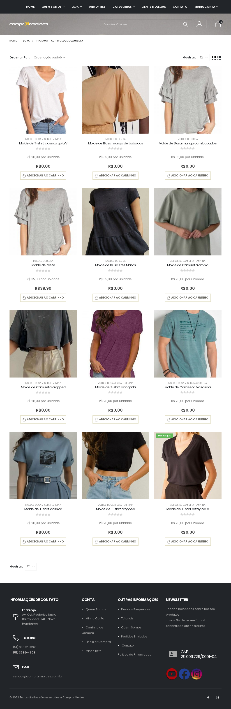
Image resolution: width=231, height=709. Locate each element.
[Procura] (185, 24)
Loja (75, 7)
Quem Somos (52, 7)
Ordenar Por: (19, 57)
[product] (43, 100)
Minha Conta (204, 7)
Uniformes (97, 7)
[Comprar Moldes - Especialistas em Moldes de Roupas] (28, 24)
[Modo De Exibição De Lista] (219, 57)
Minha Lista (94, 651)
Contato (180, 7)
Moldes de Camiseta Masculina (187, 383)
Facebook (208, 697)
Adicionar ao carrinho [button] (45, 175)
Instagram (217, 697)
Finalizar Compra (98, 642)
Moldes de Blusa (115, 139)
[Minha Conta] (199, 24)
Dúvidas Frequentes (135, 609)
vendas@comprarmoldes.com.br (37, 676)
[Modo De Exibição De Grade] (214, 57)
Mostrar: (189, 57)
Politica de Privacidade (135, 654)
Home (30, 7)
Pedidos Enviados (134, 636)
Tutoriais (127, 618)
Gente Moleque (154, 7)
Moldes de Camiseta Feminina (43, 139)
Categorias (122, 7)
